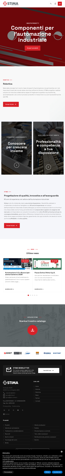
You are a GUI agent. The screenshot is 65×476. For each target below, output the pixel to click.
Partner (37, 398)
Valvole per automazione (12, 428)
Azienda (37, 389)
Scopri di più (10, 104)
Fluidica (36, 428)
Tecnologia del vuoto (11, 440)
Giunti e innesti (9, 437)
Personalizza (8, 472)
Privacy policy (7, 406)
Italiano (6, 414)
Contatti (37, 401)
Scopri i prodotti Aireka (32, 51)
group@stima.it (9, 395)
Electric (36, 440)
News (37, 395)
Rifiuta (47, 472)
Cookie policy (16, 406)
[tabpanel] (17, 275)
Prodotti (7, 425)
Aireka (6, 443)
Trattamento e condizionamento (14, 431)
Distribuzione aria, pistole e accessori (45, 437)
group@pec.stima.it (10, 397)
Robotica (38, 392)
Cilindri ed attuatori (39, 425)
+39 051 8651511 (9, 393)
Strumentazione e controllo (42, 431)
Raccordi (7, 434)
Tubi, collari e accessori (41, 434)
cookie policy (10, 461)
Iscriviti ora (49, 370)
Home (37, 386)
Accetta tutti (57, 472)
